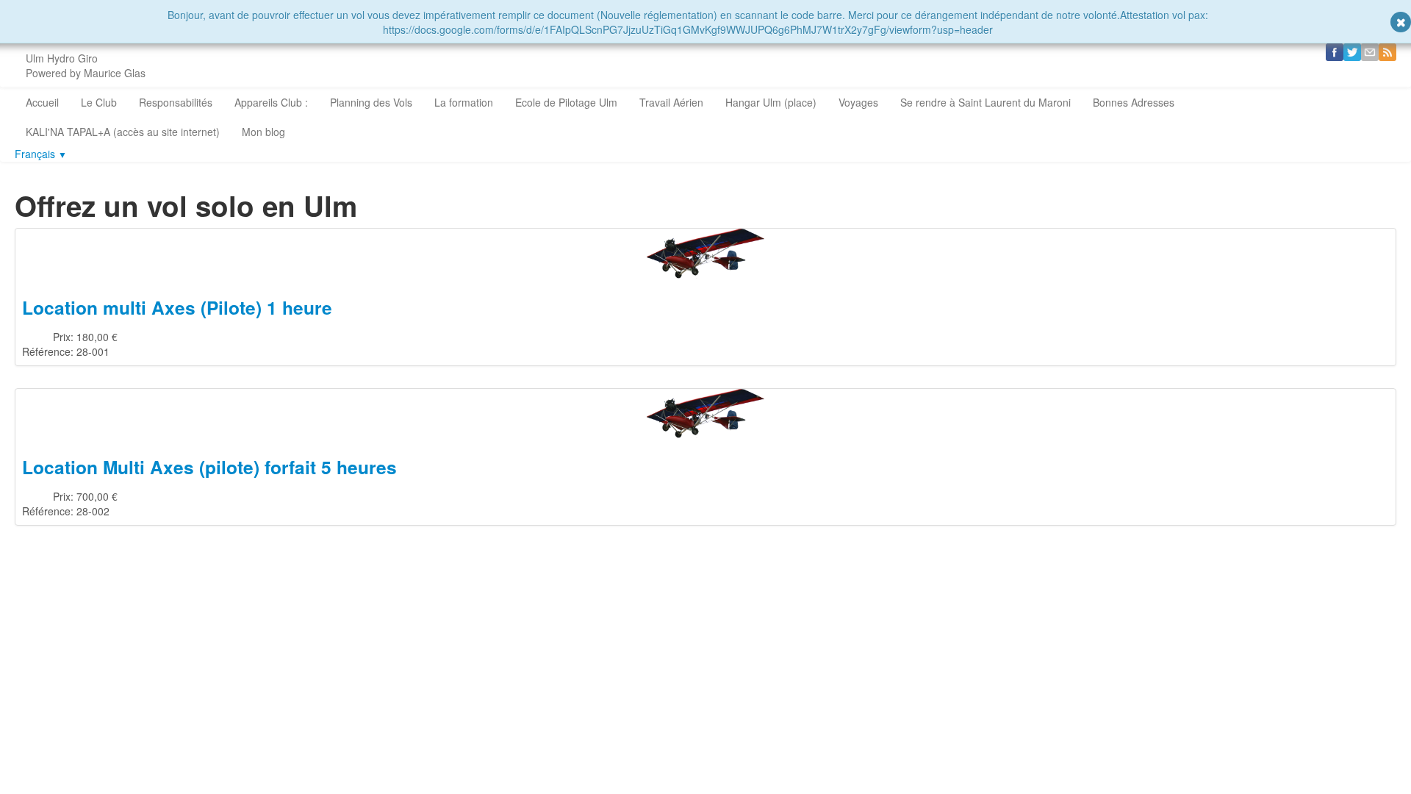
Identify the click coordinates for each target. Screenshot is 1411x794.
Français (41, 153)
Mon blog (263, 131)
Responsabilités (175, 102)
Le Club (99, 102)
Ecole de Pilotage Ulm (566, 102)
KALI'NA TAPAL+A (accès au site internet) (123, 131)
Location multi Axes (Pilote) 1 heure (177, 307)
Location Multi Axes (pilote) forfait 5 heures (209, 467)
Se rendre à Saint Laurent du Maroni (985, 102)
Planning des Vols (371, 102)
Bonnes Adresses (1133, 102)
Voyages (858, 102)
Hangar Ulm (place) (770, 102)
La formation (463, 102)
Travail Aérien (671, 102)
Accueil (42, 102)
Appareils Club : (271, 102)
